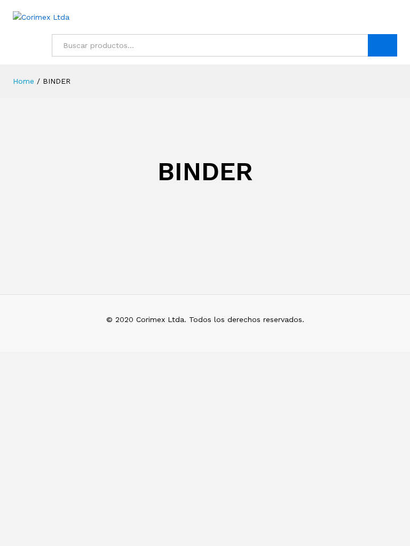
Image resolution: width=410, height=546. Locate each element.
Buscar (382, 45)
